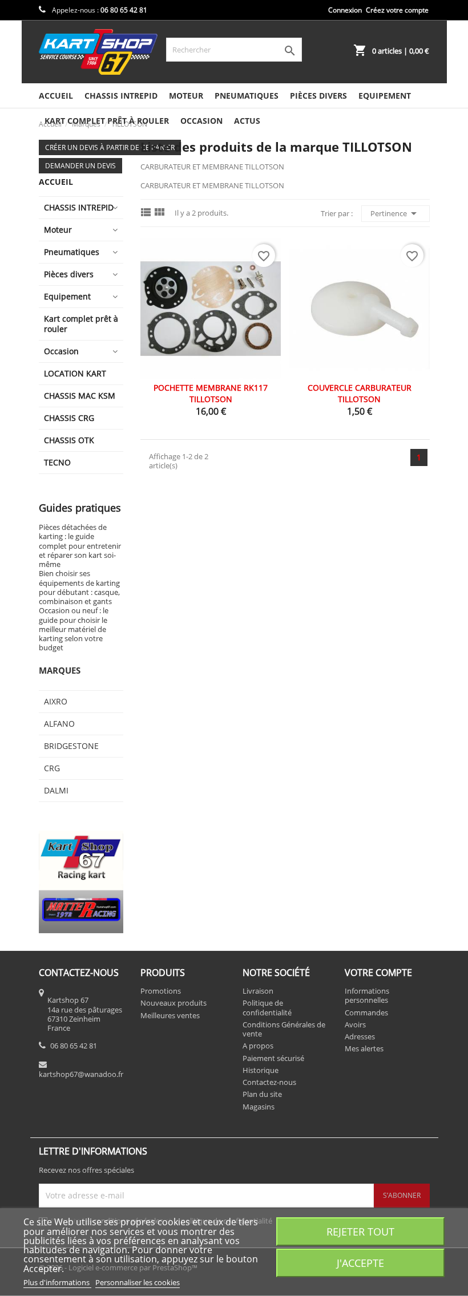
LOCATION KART (75, 373)
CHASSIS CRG (69, 417)
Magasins (259, 1106)
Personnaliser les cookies (137, 1282)
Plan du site (262, 1094)
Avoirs (355, 1024)
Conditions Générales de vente (284, 1029)
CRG (52, 768)
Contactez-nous (269, 1082)
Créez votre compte (397, 10)
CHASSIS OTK (69, 440)
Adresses (360, 1036)
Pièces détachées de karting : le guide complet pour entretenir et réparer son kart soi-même (80, 545)
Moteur (186, 95)
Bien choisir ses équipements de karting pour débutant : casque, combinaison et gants (79, 587)
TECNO (57, 462)
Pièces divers (318, 95)
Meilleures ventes (170, 1015)
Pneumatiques (247, 95)
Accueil (56, 95)
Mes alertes (364, 1048)
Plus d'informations (57, 1282)
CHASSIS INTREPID (121, 95)
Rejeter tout (360, 1231)
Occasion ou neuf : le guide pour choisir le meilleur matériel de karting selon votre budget (73, 629)
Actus (247, 120)
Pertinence (395, 213)
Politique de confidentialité (267, 1007)
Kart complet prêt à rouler (81, 323)
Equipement (384, 95)
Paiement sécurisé (273, 1058)
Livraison (258, 991)
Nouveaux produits (173, 1003)
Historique (261, 1070)
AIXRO (55, 701)
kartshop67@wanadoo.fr (81, 1074)
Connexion (345, 10)
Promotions (160, 991)
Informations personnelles (367, 995)
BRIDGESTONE (71, 745)
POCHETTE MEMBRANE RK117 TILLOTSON (211, 393)
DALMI (56, 790)
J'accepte (360, 1263)
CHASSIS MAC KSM (79, 395)
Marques (59, 670)
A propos (258, 1045)
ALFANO (59, 723)
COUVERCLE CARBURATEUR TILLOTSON (359, 393)
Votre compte (378, 972)
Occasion (201, 120)
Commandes (366, 1012)
